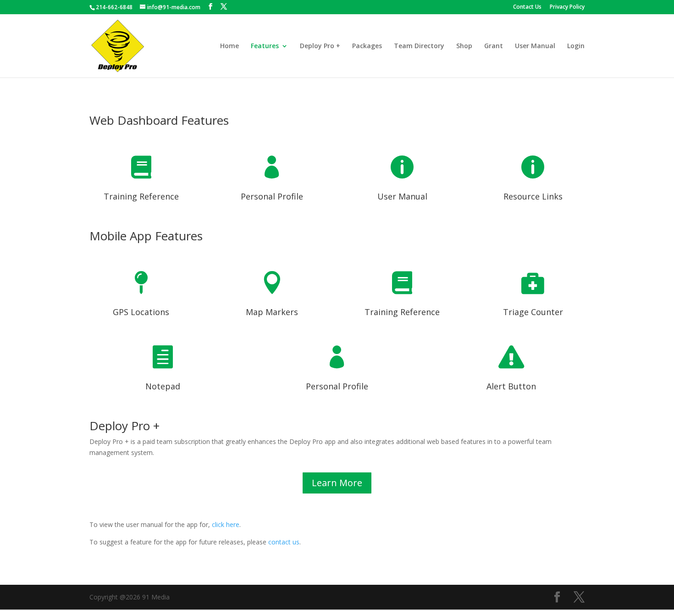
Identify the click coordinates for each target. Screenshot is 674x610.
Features (265, 46)
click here (225, 524)
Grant (493, 46)
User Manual (535, 46)
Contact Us (527, 7)
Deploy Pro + (320, 46)
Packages (367, 46)
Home (229, 46)
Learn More (337, 483)
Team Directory (419, 46)
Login (576, 46)
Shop (464, 46)
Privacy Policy (567, 7)
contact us (283, 542)
